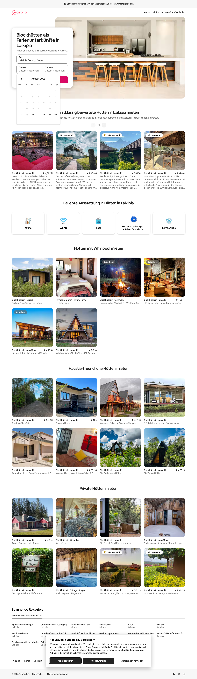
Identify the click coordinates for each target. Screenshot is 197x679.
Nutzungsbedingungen (58, 674)
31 (21, 120)
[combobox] (42, 60)
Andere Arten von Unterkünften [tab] (27, 615)
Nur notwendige (98, 661)
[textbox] (29, 70)
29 (50, 114)
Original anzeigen (125, 3)
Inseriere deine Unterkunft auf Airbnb (164, 12)
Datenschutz (38, 674)
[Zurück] (93, 125)
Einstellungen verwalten (131, 661)
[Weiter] (104, 125)
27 (38, 114)
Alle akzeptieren (65, 661)
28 (44, 114)
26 (32, 114)
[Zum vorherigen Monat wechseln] (21, 79)
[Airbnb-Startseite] (19, 12)
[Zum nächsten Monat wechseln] (55, 79)
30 (55, 114)
